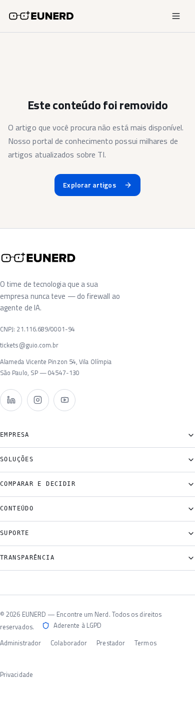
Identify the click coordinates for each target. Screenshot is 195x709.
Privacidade (16, 674)
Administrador (20, 643)
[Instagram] (38, 400)
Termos (145, 643)
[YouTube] (65, 400)
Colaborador (68, 643)
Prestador (110, 643)
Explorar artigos (89, 185)
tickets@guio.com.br (29, 345)
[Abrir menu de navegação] (176, 16)
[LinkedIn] (11, 400)
